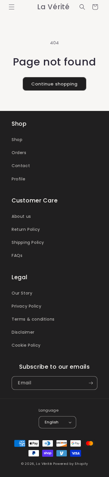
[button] (11, 7)
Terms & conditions (33, 319)
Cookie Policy (26, 345)
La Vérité (44, 463)
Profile (18, 179)
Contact (21, 166)
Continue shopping (54, 84)
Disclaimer (23, 332)
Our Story (22, 293)
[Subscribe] (90, 383)
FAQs (17, 255)
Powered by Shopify (70, 463)
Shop (17, 139)
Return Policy (26, 229)
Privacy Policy (26, 306)
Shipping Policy (28, 242)
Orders (19, 153)
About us (21, 216)
